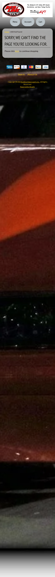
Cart (40, 21)
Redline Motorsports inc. (30, 82)
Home (7, 32)
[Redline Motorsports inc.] (27, 15)
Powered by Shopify (27, 87)
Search (21, 74)
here (17, 51)
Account (28, 21)
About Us (32, 74)
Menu (15, 21)
